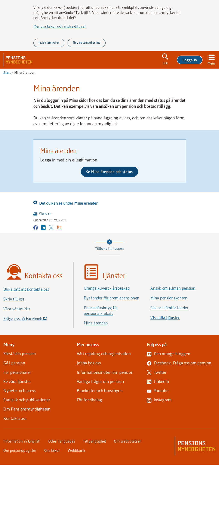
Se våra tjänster (17, 381)
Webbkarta (76, 450)
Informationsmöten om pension (105, 372)
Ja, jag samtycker (49, 42)
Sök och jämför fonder (169, 307)
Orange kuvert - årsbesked (107, 288)
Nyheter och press (19, 390)
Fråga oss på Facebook (32, 320)
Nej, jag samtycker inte (86, 42)
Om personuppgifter (19, 450)
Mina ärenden (96, 322)
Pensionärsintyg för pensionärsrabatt (101, 310)
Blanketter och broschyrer (100, 390)
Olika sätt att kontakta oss (26, 289)
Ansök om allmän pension (172, 288)
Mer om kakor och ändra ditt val (59, 26)
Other (61, 441)
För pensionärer (17, 372)
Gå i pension (14, 362)
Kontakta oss (15, 418)
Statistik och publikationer (26, 399)
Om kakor (52, 450)
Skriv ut (45, 213)
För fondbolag (89, 399)
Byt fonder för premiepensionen (111, 298)
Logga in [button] (189, 59)
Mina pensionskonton (169, 298)
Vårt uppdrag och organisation (104, 353)
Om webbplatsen (128, 441)
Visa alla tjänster (165, 317)
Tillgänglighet (94, 441)
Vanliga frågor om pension (100, 381)
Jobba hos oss (89, 362)
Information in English (21, 441)
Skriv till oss (13, 299)
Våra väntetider (16, 308)
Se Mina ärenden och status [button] (109, 171)
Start (7, 72)
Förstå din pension (19, 353)
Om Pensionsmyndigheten (26, 409)
